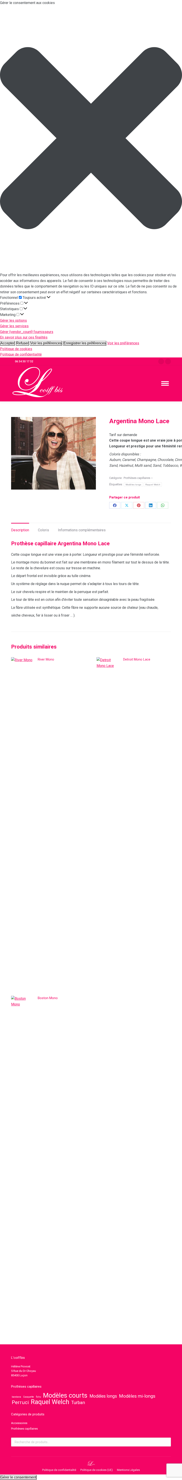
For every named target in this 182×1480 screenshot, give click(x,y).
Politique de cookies (16, 349)
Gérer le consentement (18, 1477)
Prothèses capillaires (137, 478)
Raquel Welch (152, 484)
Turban (78, 1402)
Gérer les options (13, 320)
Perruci (20, 1402)
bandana (16, 1396)
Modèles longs (133, 484)
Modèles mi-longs (137, 1396)
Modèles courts (65, 1395)
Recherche (166, 1442)
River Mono (46, 659)
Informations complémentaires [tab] (82, 530)
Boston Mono (48, 998)
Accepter (7, 343)
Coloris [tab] (43, 530)
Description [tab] (20, 530)
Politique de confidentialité (21, 354)
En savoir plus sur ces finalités (23, 337)
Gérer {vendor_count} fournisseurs (26, 332)
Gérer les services (14, 326)
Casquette (28, 1396)
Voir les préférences (46, 343)
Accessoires (19, 1423)
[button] (91, 139)
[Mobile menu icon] (165, 383)
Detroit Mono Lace (136, 659)
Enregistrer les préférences (84, 343)
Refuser (22, 343)
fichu (38, 1396)
